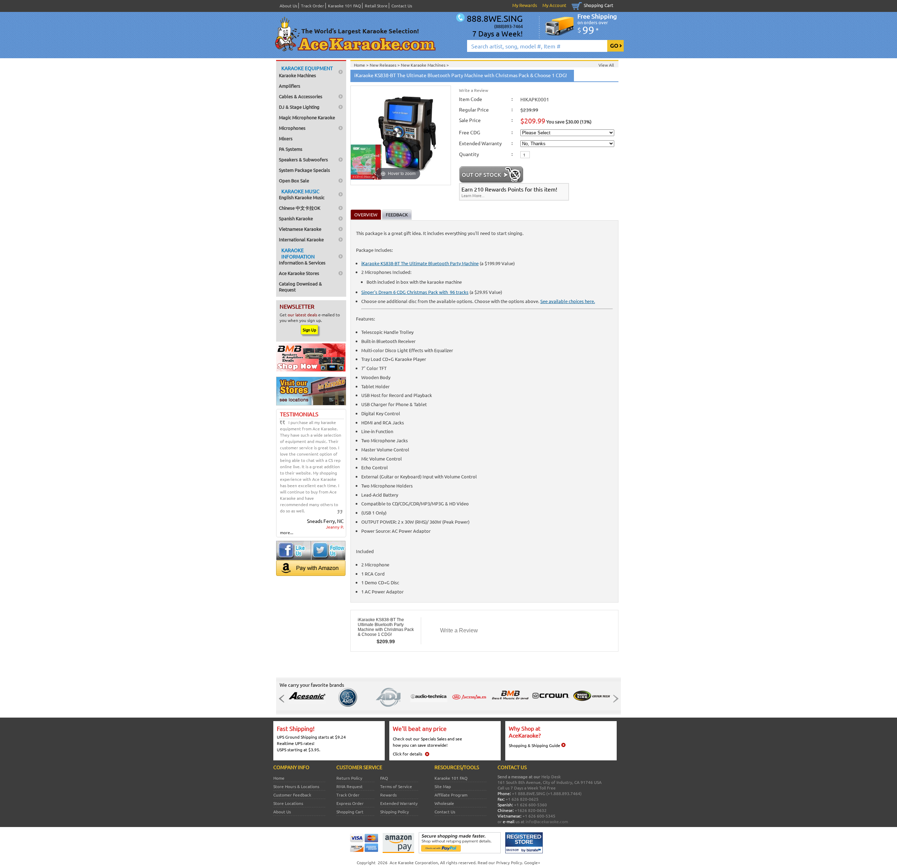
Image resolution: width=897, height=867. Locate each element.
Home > (362, 65)
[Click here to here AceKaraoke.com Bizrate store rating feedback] (524, 851)
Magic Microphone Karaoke (307, 117)
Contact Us (401, 5)
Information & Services (302, 256)
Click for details (407, 754)
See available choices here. (567, 301)
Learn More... (473, 195)
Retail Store (376, 5)
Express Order (350, 803)
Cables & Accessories (300, 96)
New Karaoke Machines (423, 65)
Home (279, 778)
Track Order (312, 5)
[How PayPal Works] (460, 851)
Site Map (442, 786)
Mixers (286, 138)
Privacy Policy (509, 862)
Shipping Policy (394, 811)
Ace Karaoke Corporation (414, 862)
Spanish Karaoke (296, 218)
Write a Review (473, 90)
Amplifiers (289, 86)
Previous (283, 698)
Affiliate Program (450, 795)
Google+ (532, 862)
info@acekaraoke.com (547, 821)
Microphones (292, 128)
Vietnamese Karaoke (300, 229)
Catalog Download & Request (300, 287)
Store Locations (288, 803)
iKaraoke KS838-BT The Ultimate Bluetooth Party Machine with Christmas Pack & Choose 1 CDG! (386, 627)
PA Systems (290, 149)
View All (606, 65)
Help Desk (551, 776)
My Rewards (524, 5)
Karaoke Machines (306, 71)
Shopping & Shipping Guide (534, 745)
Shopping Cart (598, 5)
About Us (288, 5)
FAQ (384, 778)
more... (286, 532)
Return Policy (349, 778)
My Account (554, 5)
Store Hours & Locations (296, 786)
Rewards (388, 795)
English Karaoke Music (301, 194)
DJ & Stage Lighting (299, 107)
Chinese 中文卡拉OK (299, 208)
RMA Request (349, 786)
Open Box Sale (294, 180)
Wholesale (444, 803)
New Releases (383, 65)
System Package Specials (304, 170)
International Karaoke (301, 239)
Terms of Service (396, 786)
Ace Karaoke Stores (299, 273)
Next (613, 698)
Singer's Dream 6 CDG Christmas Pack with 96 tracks (414, 292)
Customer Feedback (292, 795)
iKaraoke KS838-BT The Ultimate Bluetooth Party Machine (420, 263)
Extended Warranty (399, 803)
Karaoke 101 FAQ (344, 5)
